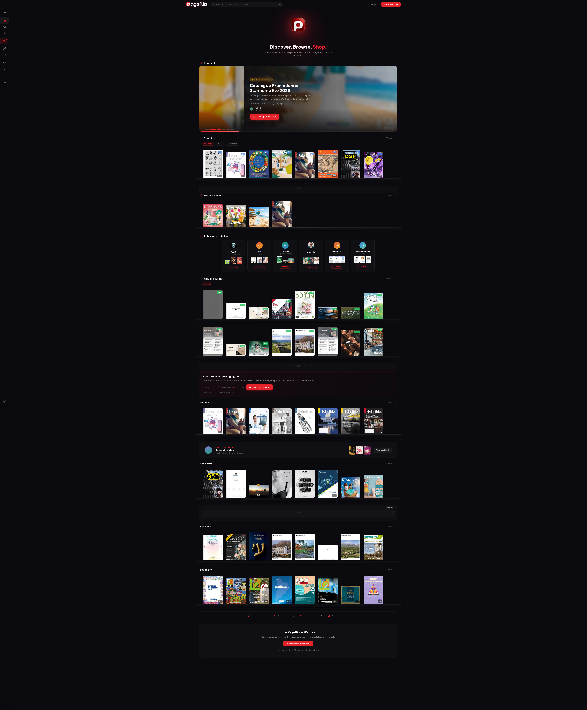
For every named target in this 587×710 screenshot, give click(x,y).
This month (232, 144)
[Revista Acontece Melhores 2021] (352, 450)
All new (207, 284)
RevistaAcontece (225, 450)
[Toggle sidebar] (4, 12)
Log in (374, 4)
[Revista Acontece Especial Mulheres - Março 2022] (367, 450)
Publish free (392, 4)
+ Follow (233, 267)
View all (389, 138)
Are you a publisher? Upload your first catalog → (298, 650)
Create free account (259, 387)
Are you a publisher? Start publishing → (219, 393)
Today (219, 144)
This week (208, 144)
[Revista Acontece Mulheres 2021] (359, 450)
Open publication (222, 119)
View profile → (382, 450)
